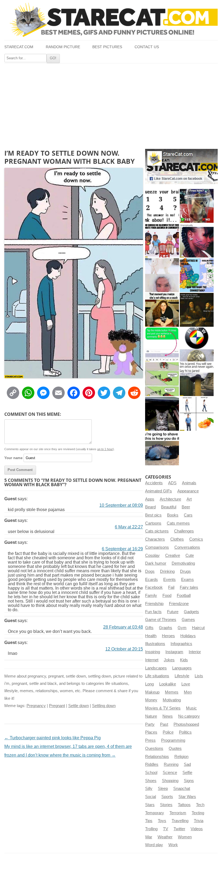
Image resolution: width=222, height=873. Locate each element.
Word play (154, 845)
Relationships (157, 756)
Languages (182, 668)
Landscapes (156, 668)
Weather (165, 837)
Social (150, 796)
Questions (154, 748)
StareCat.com (18, 47)
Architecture (170, 499)
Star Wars (187, 796)
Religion (181, 756)
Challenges (184, 531)
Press (150, 740)
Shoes (150, 781)
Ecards (151, 579)
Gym (182, 628)
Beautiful (168, 507)
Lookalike (167, 684)
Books (172, 515)
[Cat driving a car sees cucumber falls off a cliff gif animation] (162, 414)
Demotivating (183, 563)
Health (150, 636)
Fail (171, 587)
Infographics (181, 644)
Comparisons (157, 547)
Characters (155, 539)
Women (185, 837)
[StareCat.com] (111, 20)
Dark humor (155, 563)
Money (151, 700)
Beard (150, 507)
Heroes (168, 636)
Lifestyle (182, 676)
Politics (185, 732)
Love (185, 684)
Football (184, 595)
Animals (189, 483)
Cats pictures (157, 531)
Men (188, 692)
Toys (162, 821)
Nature (151, 716)
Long (149, 684)
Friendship (154, 603)
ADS (172, 483)
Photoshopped (186, 724)
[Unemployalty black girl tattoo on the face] (197, 240)
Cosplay (152, 555)
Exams (187, 579)
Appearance (188, 491)
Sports (167, 796)
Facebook (154, 587)
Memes (171, 692)
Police (168, 732)
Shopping (170, 781)
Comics (196, 539)
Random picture (63, 47)
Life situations (157, 676)
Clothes (177, 539)
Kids (184, 660)
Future (172, 612)
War (148, 837)
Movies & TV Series (163, 708)
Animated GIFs (158, 491)
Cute (189, 555)
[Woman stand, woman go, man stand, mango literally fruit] (197, 414)
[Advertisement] (111, 104)
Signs (189, 781)
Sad (187, 764)
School (151, 772)
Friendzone (179, 603)
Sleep (163, 788)
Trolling (151, 829)
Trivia (198, 821)
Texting (198, 813)
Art (189, 499)
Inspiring (152, 652)
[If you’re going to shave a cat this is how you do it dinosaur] (162, 448)
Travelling (180, 821)
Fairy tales (189, 587)
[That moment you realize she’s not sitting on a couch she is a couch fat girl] (162, 310)
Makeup (152, 692)
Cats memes (178, 523)
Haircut (198, 628)
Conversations (187, 547)
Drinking (167, 571)
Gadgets (191, 612)
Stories (166, 805)
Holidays (188, 636)
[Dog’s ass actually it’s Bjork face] (162, 275)
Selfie (187, 772)
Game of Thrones (160, 619)
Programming (173, 740)
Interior (195, 652)
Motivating (172, 700)
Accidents (154, 483)
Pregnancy (36, 706)
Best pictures (107, 47)
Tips (148, 821)
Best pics (153, 515)
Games (188, 619)
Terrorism (177, 813)
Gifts (149, 628)
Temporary (154, 813)
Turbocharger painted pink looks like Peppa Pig (52, 737)
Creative (172, 555)
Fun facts (153, 612)
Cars (188, 515)
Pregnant (57, 706)
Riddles (151, 764)
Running (171, 764)
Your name (13, 458)
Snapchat (181, 788)
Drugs (185, 571)
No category (189, 716)
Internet (151, 660)
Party (150, 724)
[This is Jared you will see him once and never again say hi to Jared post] (197, 379)
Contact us (147, 47)
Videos (197, 829)
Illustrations (155, 644)
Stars (150, 805)
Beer (186, 507)
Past (164, 724)
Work (173, 845)
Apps (149, 499)
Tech (200, 805)
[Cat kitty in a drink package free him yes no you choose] (197, 206)
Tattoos (184, 805)
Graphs (165, 628)
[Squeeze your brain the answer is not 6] (162, 206)
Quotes (175, 748)
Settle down (78, 706)
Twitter (179, 829)
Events (169, 579)
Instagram (174, 652)
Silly (148, 788)
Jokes (169, 660)
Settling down (104, 706)
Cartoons (153, 523)
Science (170, 772)
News (167, 716)
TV (165, 829)
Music (191, 708)
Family (151, 595)
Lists (199, 676)
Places (151, 732)
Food (166, 595)
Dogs (150, 571)
